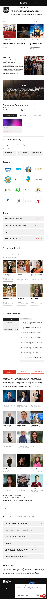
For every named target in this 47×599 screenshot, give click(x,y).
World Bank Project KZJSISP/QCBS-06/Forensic (20, 530)
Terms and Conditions (24, 595)
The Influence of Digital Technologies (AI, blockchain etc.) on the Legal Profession (21, 550)
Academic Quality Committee (9, 372)
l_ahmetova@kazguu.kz (21, 280)
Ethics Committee (23, 371)
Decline (37, 595)
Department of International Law (22, 225)
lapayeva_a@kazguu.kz (7, 305)
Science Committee (37, 371)
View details (6, 131)
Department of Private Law (22, 218)
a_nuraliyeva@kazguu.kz (21, 305)
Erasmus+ (8, 543)
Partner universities (37, 139)
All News (37, 21)
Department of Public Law (22, 238)
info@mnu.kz (20, 582)
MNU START (41, 582)
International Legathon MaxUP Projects (17, 523)
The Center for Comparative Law (15, 556)
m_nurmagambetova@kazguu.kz (36, 280)
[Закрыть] (45, 585)
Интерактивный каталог (25, 318)
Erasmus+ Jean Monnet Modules (15, 536)
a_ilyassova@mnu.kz (34, 305)
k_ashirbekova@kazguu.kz (8, 281)
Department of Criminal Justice (22, 232)
